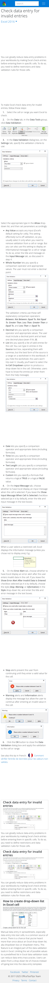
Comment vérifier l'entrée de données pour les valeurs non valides (24, 758)
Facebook (15, 972)
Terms (24, 980)
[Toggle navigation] (43, 3)
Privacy (15, 980)
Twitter (25, 972)
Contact (33, 980)
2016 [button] (11, 21)
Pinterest (34, 972)
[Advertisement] (24, 39)
